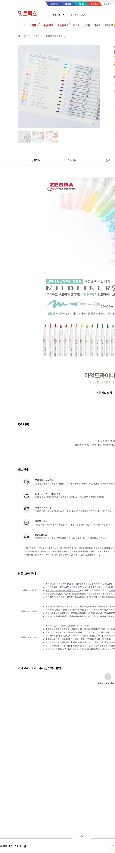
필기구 (26, 36)
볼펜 (38, 36)
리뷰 (72, 160)
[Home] (19, 36)
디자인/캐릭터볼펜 (54, 36)
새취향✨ (34, 25)
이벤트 (97, 25)
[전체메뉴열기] (21, 25)
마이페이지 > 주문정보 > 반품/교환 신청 (63, 590)
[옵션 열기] (82, 836)
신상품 (86, 25)
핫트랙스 (56, 14)
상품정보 (35, 160)
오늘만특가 (63, 25)
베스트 (76, 25)
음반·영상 (48, 25)
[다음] (101, 87)
